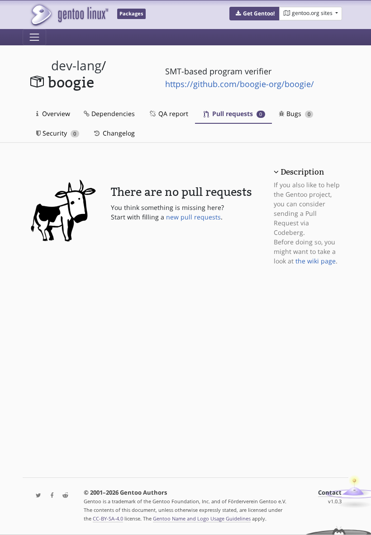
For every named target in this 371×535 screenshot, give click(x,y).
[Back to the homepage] (69, 14)
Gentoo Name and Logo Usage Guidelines (202, 518)
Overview (55, 113)
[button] (254, 13)
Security (58, 133)
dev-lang (76, 65)
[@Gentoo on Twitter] (36, 496)
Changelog (118, 133)
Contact (330, 492)
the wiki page (315, 261)
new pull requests (193, 217)
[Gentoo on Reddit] (63, 496)
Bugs (297, 113)
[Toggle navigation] (34, 37)
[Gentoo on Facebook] (50, 496)
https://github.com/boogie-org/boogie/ (239, 83)
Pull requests (236, 113)
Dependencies (112, 113)
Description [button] (302, 171)
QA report (172, 113)
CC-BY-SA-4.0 (108, 518)
